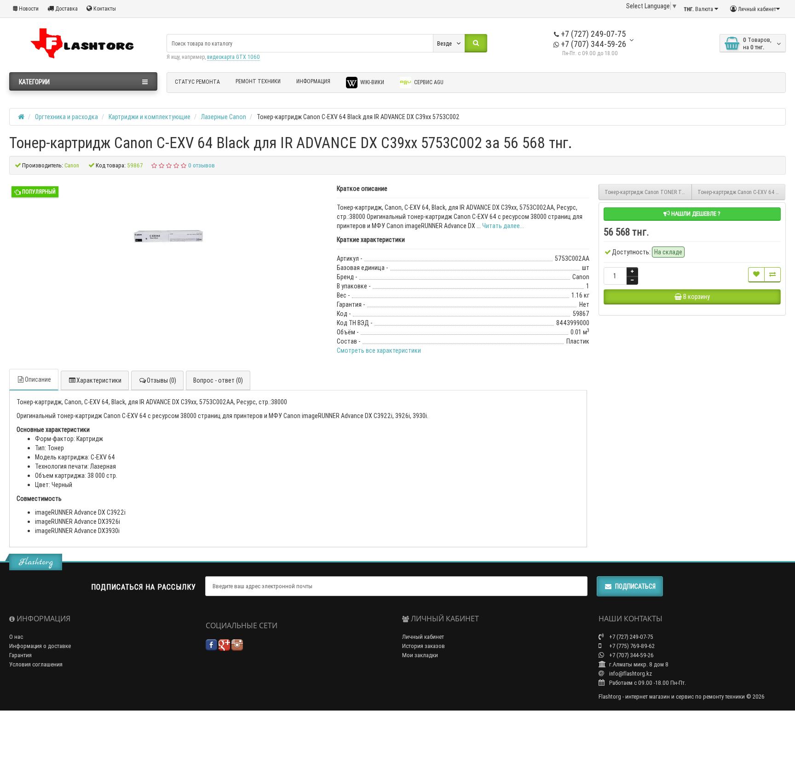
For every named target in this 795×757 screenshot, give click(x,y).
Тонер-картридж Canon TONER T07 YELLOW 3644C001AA (648, 192)
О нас (16, 637)
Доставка (66, 8)
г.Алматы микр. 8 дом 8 (638, 664)
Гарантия (20, 655)
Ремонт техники (258, 81)
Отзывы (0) (161, 380)
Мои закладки (420, 655)
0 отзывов (201, 165)
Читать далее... (503, 226)
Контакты (104, 8)
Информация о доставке (40, 646)
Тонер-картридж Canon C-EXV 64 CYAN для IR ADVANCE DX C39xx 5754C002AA (741, 192)
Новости (28, 8)
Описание (38, 379)
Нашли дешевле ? (695, 214)
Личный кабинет (423, 637)
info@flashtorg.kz (630, 673)
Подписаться (635, 586)
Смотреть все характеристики (379, 350)
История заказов (423, 646)
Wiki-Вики (371, 82)
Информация (313, 81)
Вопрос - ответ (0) (218, 380)
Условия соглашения (36, 664)
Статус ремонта (197, 81)
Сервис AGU (428, 82)
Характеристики (98, 380)
